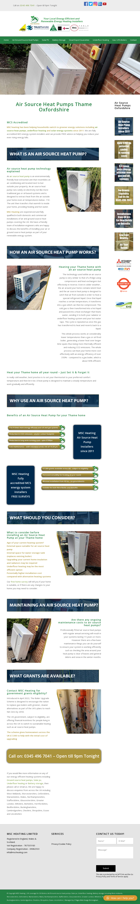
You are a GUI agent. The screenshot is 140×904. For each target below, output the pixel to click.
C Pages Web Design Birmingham (86, 900)
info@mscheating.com (17, 852)
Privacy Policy (101, 876)
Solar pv (37, 780)
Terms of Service (116, 876)
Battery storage (35, 783)
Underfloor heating (16, 783)
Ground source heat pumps (20, 780)
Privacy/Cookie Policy (61, 844)
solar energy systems (62, 130)
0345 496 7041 (27, 5)
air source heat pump (20, 176)
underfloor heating (36, 130)
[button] (120, 898)
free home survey (19, 581)
